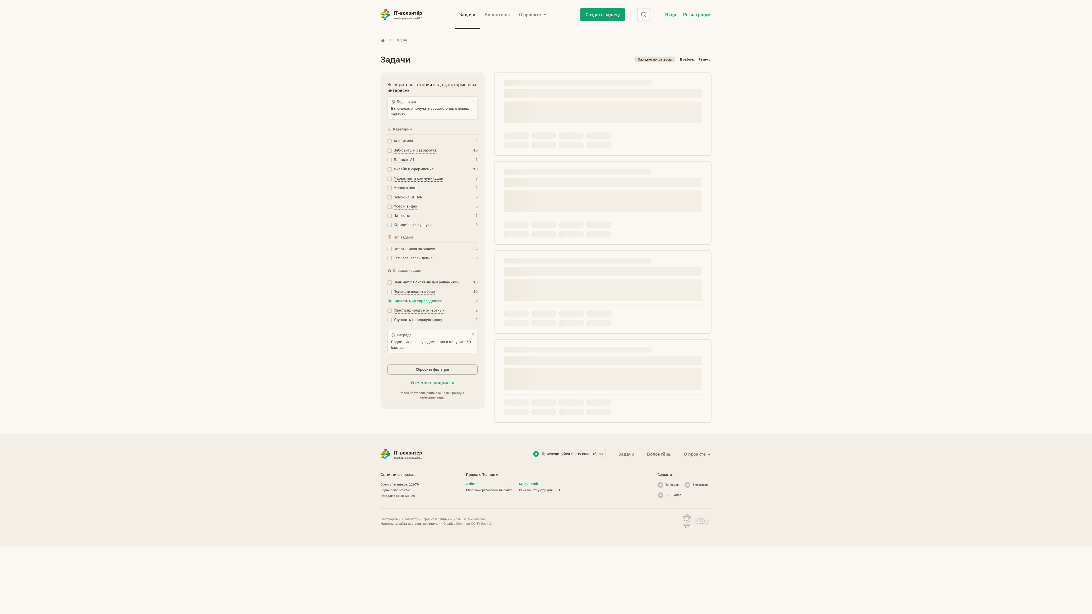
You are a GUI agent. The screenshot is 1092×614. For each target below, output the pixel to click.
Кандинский (528, 484)
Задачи (467, 14)
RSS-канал (673, 495)
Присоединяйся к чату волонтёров (572, 453)
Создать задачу (603, 14)
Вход (670, 14)
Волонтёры (497, 14)
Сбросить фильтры (432, 369)
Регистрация (697, 14)
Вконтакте (700, 485)
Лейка (470, 484)
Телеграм (672, 485)
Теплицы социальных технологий (460, 519)
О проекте (695, 454)
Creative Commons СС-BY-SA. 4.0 (467, 524)
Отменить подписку (432, 382)
